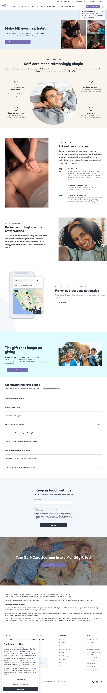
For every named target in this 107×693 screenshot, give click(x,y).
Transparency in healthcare (94, 670)
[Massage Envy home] (4, 6)
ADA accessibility (91, 666)
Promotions (62, 659)
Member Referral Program (13, 407)
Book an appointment (93, 6)
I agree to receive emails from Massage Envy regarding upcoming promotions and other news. (54, 509)
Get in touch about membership (18, 42)
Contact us (62, 642)
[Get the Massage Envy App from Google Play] (42, 663)
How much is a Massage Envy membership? (19, 433)
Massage (14, 6)
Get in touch (18, 370)
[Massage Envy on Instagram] (97, 682)
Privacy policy (90, 642)
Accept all (20, 689)
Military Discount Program (13, 416)
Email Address (37, 499)
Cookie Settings (91, 663)
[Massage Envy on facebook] (89, 682)
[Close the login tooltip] (102, 11)
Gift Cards (59, 1)
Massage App (63, 662)
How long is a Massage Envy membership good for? (21, 458)
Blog (85, 1)
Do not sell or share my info (94, 649)
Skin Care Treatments (47, 6)
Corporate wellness (64, 649)
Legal (89, 636)
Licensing (89, 646)
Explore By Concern (67, 6)
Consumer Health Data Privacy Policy (93, 659)
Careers (92, 1)
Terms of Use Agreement (54, 513)
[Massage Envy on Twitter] (93, 682)
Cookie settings (20, 679)
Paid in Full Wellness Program (14, 424)
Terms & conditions (92, 639)
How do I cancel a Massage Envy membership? (20, 467)
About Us (62, 636)
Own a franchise (101, 1)
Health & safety (63, 656)
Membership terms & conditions (15, 398)
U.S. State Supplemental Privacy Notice (93, 653)
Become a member (77, 1)
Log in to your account (97, 15)
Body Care (23, 6)
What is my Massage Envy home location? (18, 450)
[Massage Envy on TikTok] (101, 682)
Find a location (62, 302)
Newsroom (62, 646)
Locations (67, 1)
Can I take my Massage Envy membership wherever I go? (23, 441)
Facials (33, 6)
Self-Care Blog (38, 636)
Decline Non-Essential (20, 684)
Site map (61, 666)
